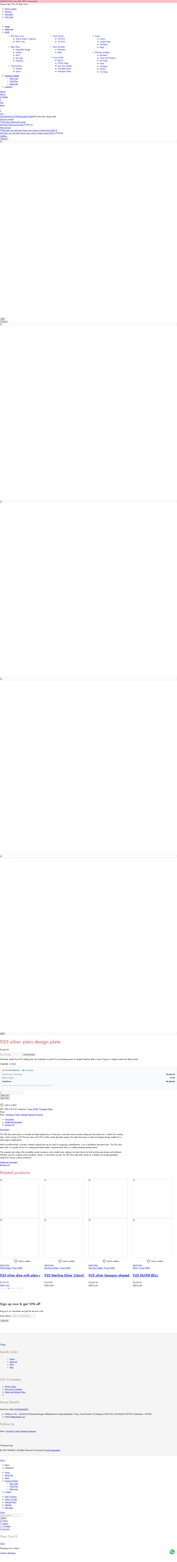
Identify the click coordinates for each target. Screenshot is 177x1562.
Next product (5, 127)
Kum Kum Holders (7, 1268)
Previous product (7, 119)
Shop (7, 116)
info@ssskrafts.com (17, 1416)
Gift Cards (9, 17)
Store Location (11, 8)
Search (3, 1518)
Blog (11, 1367)
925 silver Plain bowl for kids (12, 125)
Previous (4, 139)
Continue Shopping (8, 1553)
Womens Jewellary (102, 52)
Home (2, 116)
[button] (0, 1288)
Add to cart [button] (4, 1285)
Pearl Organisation (52, 1450)
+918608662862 (21, 1409)
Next (2, 319)
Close (2, 1460)
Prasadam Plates (26, 116)
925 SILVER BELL (101, 1275)
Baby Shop (15, 46)
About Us (13, 1361)
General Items (16, 66)
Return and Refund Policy (15, 1392)
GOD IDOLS (58, 36)
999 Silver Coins (17, 36)
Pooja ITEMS (58, 57)
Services (8, 11)
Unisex (97, 36)
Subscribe (9, 14)
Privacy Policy (10, 1386)
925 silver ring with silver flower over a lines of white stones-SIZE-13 (28, 133)
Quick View (4, 1265)
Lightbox (3, 136)
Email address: (6, 1316)
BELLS (91, 1268)
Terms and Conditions (13, 1389)
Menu (2, 105)
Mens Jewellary (59, 46)
